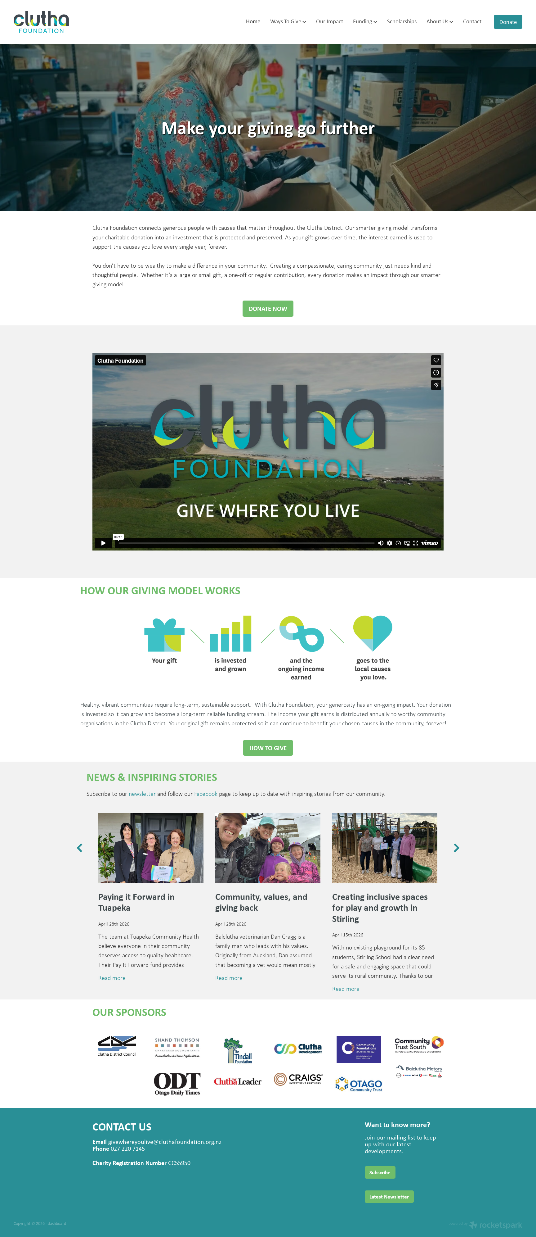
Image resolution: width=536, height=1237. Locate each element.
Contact (472, 21)
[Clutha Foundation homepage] (64, 22)
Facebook (205, 793)
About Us (438, 21)
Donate (508, 22)
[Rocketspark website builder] (485, 1226)
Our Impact (329, 21)
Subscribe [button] (380, 1172)
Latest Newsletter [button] (389, 1196)
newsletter (142, 793)
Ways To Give (286, 21)
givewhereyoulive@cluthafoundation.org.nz (164, 1141)
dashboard (57, 1223)
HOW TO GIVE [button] (268, 747)
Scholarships (402, 21)
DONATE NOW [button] (268, 308)
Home (253, 21)
